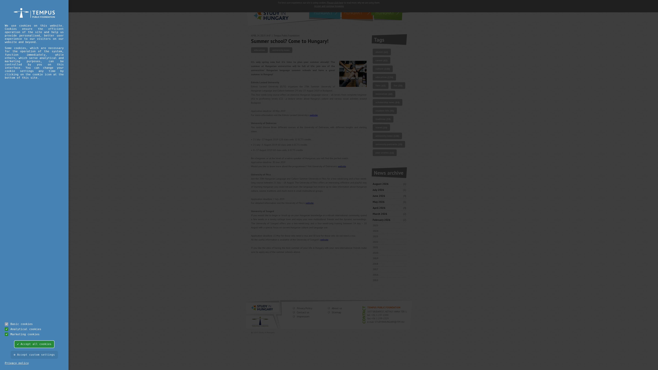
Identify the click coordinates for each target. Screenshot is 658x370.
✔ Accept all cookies (34, 344)
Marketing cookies (25, 334)
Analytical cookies (25, 329)
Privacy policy (17, 363)
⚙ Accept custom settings (34, 354)
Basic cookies (21, 324)
